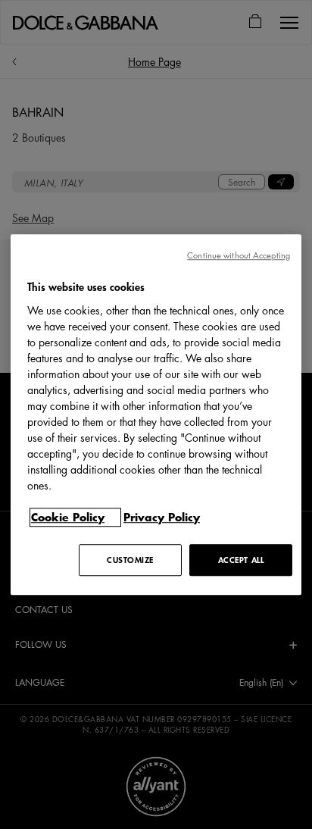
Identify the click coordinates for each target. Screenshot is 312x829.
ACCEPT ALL (241, 559)
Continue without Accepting (238, 255)
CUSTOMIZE (130, 559)
